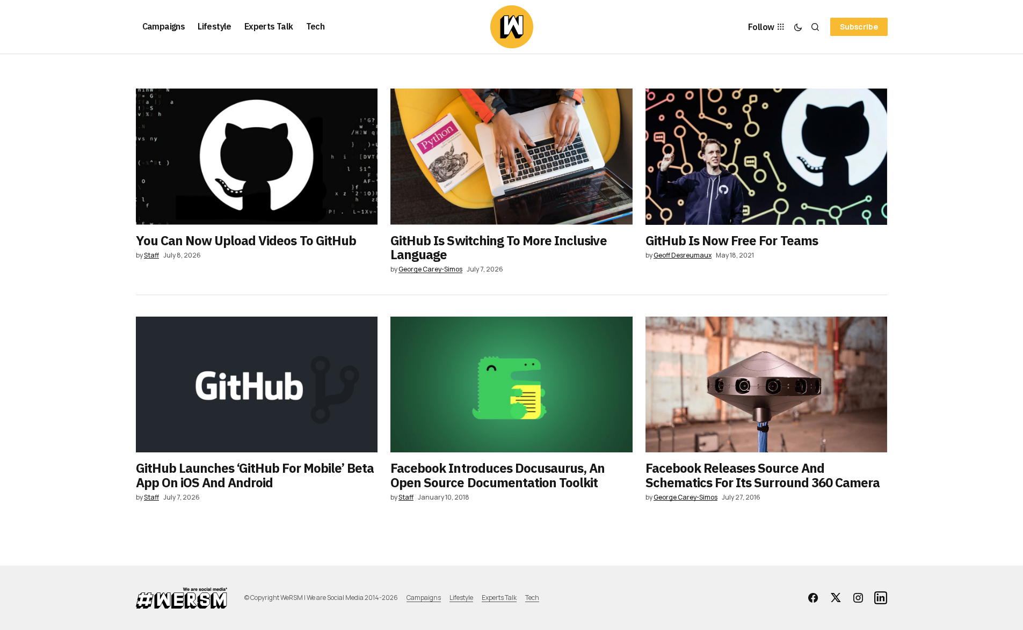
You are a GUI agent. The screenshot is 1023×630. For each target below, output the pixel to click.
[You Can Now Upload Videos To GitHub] (257, 157)
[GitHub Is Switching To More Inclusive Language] (511, 157)
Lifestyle (461, 597)
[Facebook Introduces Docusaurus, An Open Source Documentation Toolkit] (511, 385)
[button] (798, 27)
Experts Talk (499, 597)
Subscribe (859, 26)
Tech (532, 597)
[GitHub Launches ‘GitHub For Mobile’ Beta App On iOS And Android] (257, 385)
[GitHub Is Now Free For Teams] (766, 157)
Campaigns (424, 597)
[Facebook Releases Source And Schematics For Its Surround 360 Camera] (766, 385)
